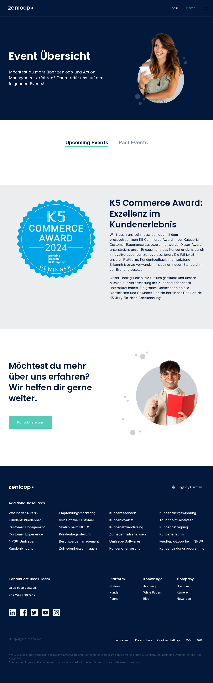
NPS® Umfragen (22, 541)
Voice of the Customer (76, 520)
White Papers (152, 592)
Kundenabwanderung (126, 527)
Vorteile (115, 586)
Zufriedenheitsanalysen (127, 534)
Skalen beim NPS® (74, 527)
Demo (190, 8)
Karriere (182, 592)
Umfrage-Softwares (125, 541)
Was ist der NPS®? (23, 513)
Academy (149, 586)
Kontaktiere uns (30, 422)
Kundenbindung (21, 548)
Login (174, 8)
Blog (146, 598)
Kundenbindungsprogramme (181, 548)
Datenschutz (143, 640)
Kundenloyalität (121, 520)
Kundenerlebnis (171, 534)
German (196, 487)
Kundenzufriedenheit (25, 520)
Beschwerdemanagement (79, 541)
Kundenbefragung (173, 527)
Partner (115, 598)
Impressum (123, 640)
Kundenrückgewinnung (177, 513)
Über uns (183, 586)
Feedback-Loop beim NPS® (181, 541)
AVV (188, 640)
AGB (199, 640)
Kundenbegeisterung (75, 534)
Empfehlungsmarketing (77, 513)
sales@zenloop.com (23, 587)
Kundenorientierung (124, 548)
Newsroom (184, 598)
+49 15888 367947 (22, 595)
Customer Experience (26, 534)
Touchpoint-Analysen (176, 520)
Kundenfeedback (122, 513)
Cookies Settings (169, 640)
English (182, 487)
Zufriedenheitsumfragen (78, 548)
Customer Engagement (27, 527)
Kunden (115, 592)
